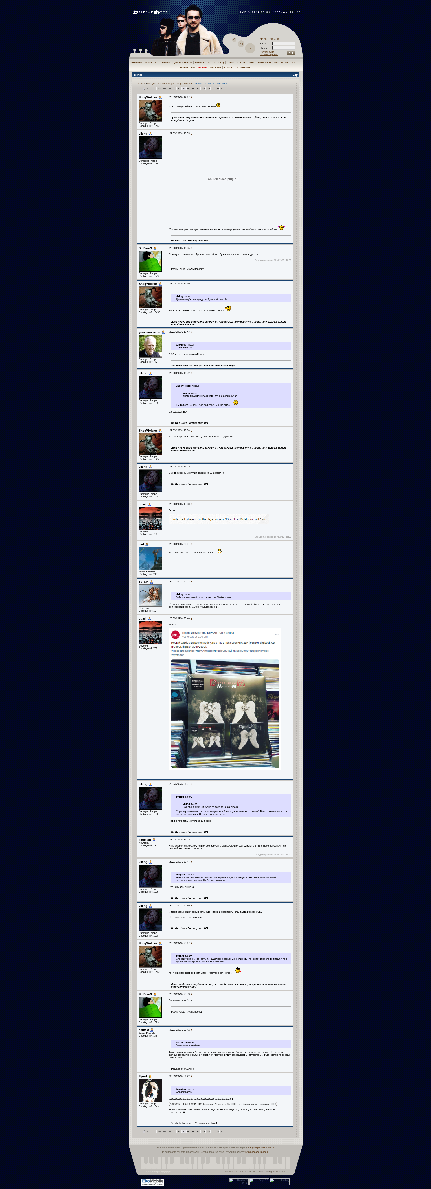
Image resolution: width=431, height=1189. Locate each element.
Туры (230, 62)
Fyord (143, 1076)
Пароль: (265, 48)
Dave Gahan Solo (260, 62)
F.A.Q (221, 62)
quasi (142, 504)
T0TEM (143, 582)
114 (188, 88)
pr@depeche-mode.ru (257, 1152)
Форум (202, 67)
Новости (150, 62)
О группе (165, 62)
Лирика (199, 62)
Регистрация (267, 52)
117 (203, 88)
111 (173, 88)
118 (208, 88)
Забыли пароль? (269, 54)
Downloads (187, 67)
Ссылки (229, 67)
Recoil (241, 62)
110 (169, 88)
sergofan (145, 839)
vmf (141, 544)
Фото (211, 62)
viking (143, 133)
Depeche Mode (185, 83)
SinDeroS (145, 248)
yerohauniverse (149, 332)
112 (178, 88)
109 (164, 88)
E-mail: (263, 43)
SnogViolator (148, 97)
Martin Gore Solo (285, 62)
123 (217, 88)
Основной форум (166, 83)
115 (193, 88)
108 (159, 88)
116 (198, 88)
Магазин (215, 67)
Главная (136, 62)
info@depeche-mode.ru (261, 1147)
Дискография (183, 62)
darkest (144, 1030)
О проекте (244, 67)
